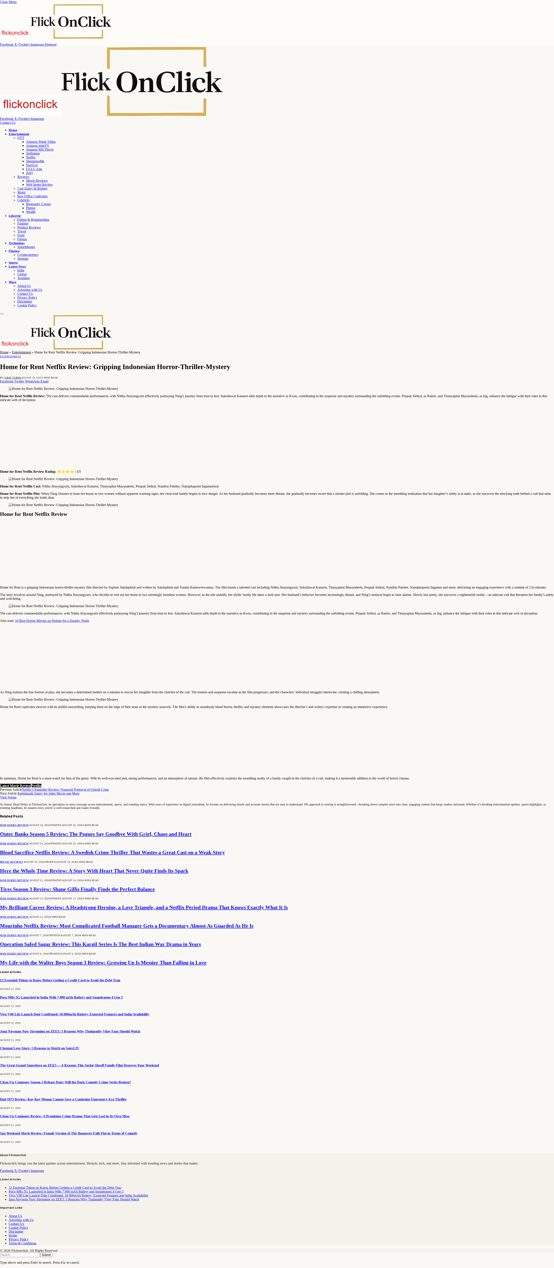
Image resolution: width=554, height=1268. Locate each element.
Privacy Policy (27, 297)
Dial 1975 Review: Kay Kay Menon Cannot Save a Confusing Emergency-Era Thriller (63, 1099)
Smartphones (26, 247)
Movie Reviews (37, 180)
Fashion (22, 223)
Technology (17, 243)
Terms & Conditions (22, 1243)
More (12, 282)
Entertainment (19, 134)
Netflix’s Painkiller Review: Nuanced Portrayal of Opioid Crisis (65, 789)
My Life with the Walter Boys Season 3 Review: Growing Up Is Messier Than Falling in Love (103, 962)
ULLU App (34, 169)
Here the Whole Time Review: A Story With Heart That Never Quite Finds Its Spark (94, 871)
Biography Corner (38, 204)
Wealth (30, 212)
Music (21, 192)
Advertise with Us (29, 290)
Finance (14, 251)
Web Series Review (39, 184)
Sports (13, 262)
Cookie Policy (27, 305)
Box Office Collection (32, 196)
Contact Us (7, 122)
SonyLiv (32, 165)
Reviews (23, 177)
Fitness (22, 239)
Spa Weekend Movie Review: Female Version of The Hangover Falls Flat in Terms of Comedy (68, 1133)
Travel (21, 231)
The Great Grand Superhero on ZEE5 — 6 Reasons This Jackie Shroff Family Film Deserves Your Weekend (79, 1065)
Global (22, 274)
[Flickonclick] (112, 115)
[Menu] (1, 314)
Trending (23, 278)
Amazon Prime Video (41, 142)
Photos (30, 208)
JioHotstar (33, 153)
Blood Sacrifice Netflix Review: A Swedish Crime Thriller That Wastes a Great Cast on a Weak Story (112, 852)
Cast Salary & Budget (32, 188)
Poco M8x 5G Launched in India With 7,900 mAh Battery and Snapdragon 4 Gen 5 (61, 997)
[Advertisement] (130, 435)
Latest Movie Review (15, 785)
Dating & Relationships (33, 219)
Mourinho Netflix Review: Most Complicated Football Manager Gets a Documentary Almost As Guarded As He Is (126, 926)
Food (20, 235)
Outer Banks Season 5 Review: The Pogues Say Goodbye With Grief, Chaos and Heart (96, 834)
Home (13, 130)
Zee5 (29, 173)
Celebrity (23, 200)
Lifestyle (15, 216)
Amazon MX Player (40, 149)
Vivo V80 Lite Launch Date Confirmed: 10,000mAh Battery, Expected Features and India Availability (74, 1014)
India (20, 270)
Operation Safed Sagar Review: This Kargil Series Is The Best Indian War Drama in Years (100, 944)
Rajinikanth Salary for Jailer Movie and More (48, 793)
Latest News (17, 266)
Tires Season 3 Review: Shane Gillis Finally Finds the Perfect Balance (77, 889)
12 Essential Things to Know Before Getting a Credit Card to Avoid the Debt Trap (60, 980)
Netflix (30, 157)
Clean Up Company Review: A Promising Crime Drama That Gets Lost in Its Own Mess (65, 1116)
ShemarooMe (35, 161)
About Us (24, 286)
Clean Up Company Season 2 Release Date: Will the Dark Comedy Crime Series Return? (65, 1082)
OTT (20, 138)
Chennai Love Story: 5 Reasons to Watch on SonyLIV (39, 1048)
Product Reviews (29, 227)
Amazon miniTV (37, 145)
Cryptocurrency (28, 255)
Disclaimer (24, 301)
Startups (22, 258)
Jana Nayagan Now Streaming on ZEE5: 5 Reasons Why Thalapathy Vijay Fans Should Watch (70, 1031)
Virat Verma (12, 377)
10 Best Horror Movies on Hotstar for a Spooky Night (52, 621)
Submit (46, 1255)
